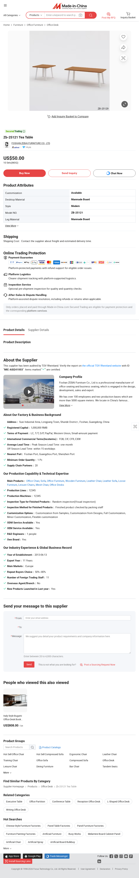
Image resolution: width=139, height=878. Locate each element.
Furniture (18, 24)
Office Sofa (42, 760)
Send (29, 664)
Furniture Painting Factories (20, 833)
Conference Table (61, 801)
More (6, 848)
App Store (12, 856)
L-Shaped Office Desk (118, 801)
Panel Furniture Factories (90, 825)
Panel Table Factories (59, 825)
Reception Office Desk (88, 801)
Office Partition (37, 801)
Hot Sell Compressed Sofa (50, 754)
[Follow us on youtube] (126, 856)
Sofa (43, 480)
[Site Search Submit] (91, 15)
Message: (17, 636)
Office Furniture (35, 24)
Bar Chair (74, 766)
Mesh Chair (42, 484)
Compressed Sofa (79, 760)
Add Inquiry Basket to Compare (70, 116)
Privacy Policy (121, 868)
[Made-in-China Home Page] (70, 6)
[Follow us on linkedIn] (99, 861)
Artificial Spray (35, 842)
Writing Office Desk (16, 809)
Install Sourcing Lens (20, 861)
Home (6, 24)
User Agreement (88, 868)
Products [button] (34, 15)
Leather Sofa (110, 480)
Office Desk (52, 24)
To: (20, 627)
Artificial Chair (13, 842)
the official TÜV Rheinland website (101, 365)
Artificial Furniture (52, 833)
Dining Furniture (44, 766)
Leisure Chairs (26, 484)
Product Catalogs (51, 747)
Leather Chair (94, 480)
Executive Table (14, 801)
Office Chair (32, 480)
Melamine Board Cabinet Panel (104, 833)
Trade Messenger (57, 856)
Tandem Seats (110, 766)
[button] (5, 5)
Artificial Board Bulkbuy (62, 842)
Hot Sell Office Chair (13, 754)
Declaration (105, 868)
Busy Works (74, 833)
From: (19, 618)
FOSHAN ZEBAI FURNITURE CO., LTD (31, 143)
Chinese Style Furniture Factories (23, 825)
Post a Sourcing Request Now (97, 664)
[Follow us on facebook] (111, 856)
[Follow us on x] (116, 856)
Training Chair (10, 760)
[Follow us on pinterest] (131, 856)
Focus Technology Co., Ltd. (45, 868)
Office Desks (57, 484)
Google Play (33, 856)
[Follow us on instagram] (121, 856)
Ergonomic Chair (78, 754)
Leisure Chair (10, 766)
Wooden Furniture (75, 480)
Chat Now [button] (116, 173)
